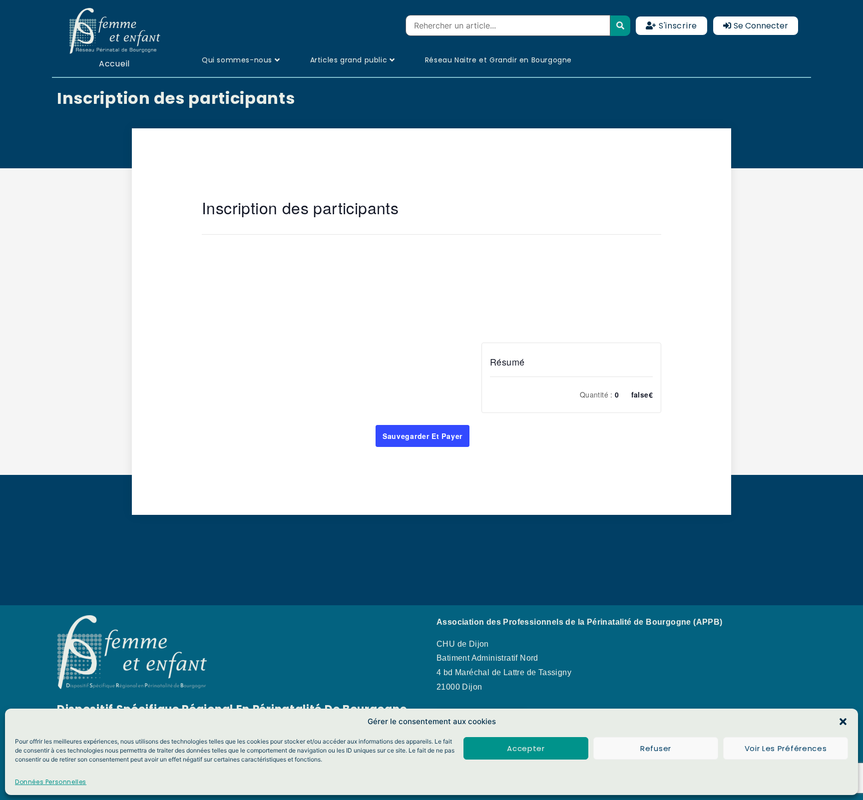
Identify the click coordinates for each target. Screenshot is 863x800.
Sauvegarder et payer (422, 436)
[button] (843, 722)
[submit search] (620, 25)
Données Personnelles (50, 782)
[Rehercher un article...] (508, 25)
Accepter (526, 748)
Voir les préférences (786, 748)
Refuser (655, 748)
